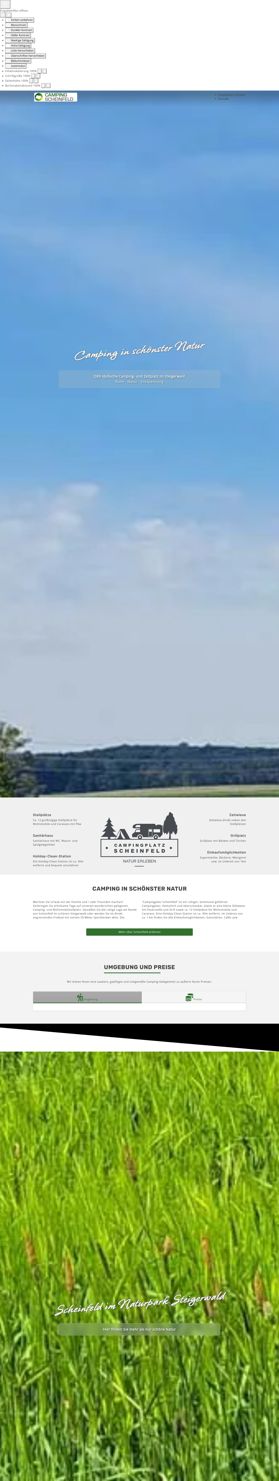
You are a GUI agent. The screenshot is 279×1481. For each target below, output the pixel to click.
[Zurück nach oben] (273, 1475)
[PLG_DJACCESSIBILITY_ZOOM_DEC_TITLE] (39, 71)
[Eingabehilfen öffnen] (5, 4)
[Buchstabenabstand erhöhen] (48, 85)
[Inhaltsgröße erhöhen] (44, 71)
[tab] (87, 997)
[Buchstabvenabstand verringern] (43, 85)
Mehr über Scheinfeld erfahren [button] (140, 932)
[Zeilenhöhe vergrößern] (36, 80)
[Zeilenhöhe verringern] (31, 80)
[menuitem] (231, 94)
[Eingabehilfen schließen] (8, 15)
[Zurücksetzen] (2, 15)
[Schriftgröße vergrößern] (38, 75)
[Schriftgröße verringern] (33, 75)
